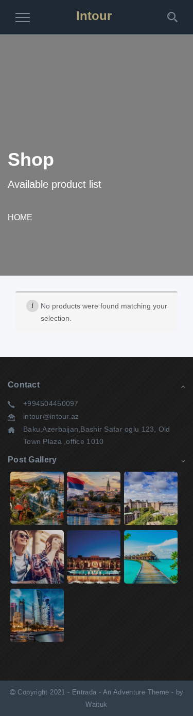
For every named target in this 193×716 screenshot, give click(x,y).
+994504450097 (51, 403)
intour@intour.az (51, 416)
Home (20, 217)
